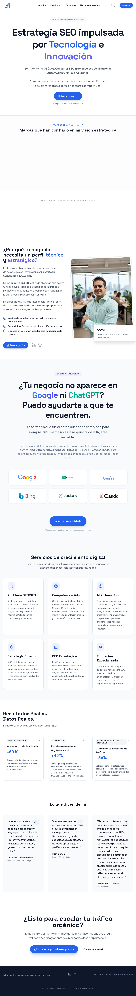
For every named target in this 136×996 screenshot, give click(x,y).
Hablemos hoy (66, 96)
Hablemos (126, 5)
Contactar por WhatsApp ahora (56, 949)
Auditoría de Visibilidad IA (68, 521)
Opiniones (71, 5)
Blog (112, 5)
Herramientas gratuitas (92, 5)
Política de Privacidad (123, 974)
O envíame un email (93, 949)
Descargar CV (17, 345)
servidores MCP (119, 611)
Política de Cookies (102, 974)
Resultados (56, 5)
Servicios (41, 5)
